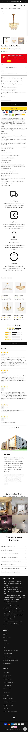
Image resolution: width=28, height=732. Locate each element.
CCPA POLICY (6, 695)
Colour (2, 71)
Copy (9, 61)
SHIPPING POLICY (7, 675)
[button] (2, 5)
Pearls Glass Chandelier (18, 315)
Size (2, 64)
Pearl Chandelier (4, 295)
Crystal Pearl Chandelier (6, 315)
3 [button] (14, 427)
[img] (4, 352)
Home (2, 8)
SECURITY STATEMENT (8, 705)
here (13, 603)
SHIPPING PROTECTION (8, 698)
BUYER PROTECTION (7, 653)
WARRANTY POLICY (7, 689)
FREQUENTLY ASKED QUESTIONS (10, 660)
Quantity (3, 96)
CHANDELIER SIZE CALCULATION (10, 650)
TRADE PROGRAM (7, 657)
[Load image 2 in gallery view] (14, 40)
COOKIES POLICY (6, 692)
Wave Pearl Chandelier (18, 295)
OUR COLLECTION (7, 637)
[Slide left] (1, 41)
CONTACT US (6, 644)
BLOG (4, 647)
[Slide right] (26, 41)
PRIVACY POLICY (6, 672)
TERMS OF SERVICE (7, 679)
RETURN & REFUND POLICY (9, 682)
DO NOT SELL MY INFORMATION (10, 711)
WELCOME (5, 634)
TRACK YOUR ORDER (7, 663)
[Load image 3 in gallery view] (21, 40)
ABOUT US (5, 640)
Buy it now (14, 108)
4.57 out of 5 (18, 328)
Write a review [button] (14, 343)
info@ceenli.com (14, 601)
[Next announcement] (25, 1)
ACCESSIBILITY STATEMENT (9, 702)
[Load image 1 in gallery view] (7, 40)
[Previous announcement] (2, 1)
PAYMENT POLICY (7, 685)
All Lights (6, 8)
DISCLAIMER (5, 708)
